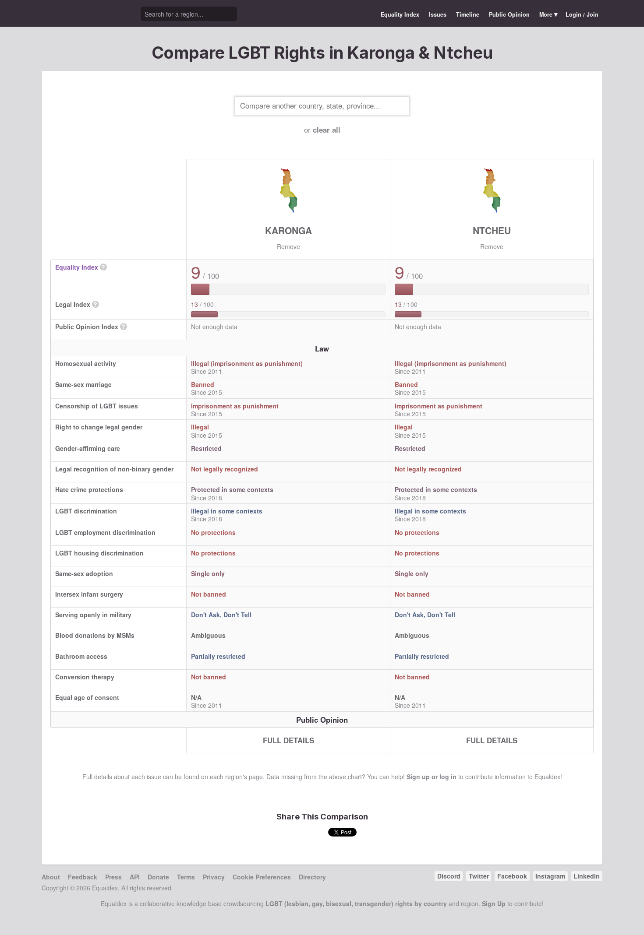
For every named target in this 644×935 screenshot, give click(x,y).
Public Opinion (509, 14)
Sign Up (494, 903)
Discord (448, 876)
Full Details (288, 740)
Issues (437, 14)
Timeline (467, 14)
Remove (288, 246)
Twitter (479, 876)
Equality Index (400, 14)
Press (113, 876)
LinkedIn (586, 876)
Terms (186, 876)
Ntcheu (492, 230)
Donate (158, 876)
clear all (326, 129)
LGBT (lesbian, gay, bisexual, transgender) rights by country (356, 903)
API (135, 876)
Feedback (82, 876)
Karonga (288, 230)
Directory (312, 876)
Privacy (214, 876)
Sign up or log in (431, 776)
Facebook (512, 876)
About (51, 876)
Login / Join (582, 14)
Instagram (550, 876)
